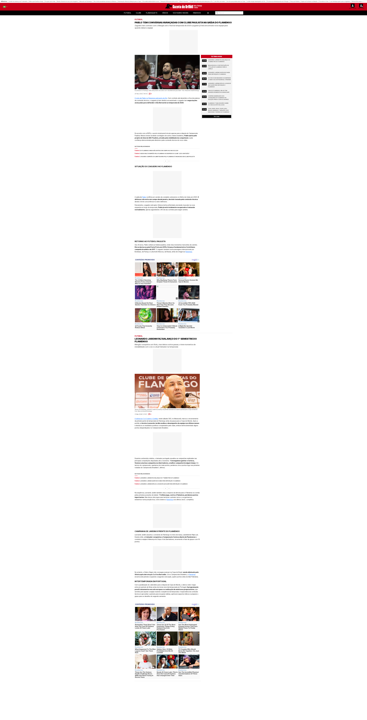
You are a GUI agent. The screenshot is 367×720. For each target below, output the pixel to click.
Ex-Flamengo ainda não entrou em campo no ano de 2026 (159, 150)
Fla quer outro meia (50, 1)
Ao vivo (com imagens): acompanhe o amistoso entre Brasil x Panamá (219, 78)
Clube (138, 13)
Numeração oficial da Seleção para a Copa (129, 1)
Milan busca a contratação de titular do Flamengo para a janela (218, 67)
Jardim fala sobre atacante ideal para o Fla (201, 1)
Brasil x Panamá (184, 1)
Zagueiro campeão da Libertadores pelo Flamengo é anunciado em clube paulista (167, 156)
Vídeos (165, 13)
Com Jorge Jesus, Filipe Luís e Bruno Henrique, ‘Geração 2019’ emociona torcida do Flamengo (218, 110)
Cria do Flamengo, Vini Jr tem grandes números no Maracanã (218, 91)
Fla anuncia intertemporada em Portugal (277, 1)
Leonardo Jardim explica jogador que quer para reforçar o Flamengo (219, 85)
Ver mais (216, 116)
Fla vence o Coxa (323, 1)
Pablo (144, 197)
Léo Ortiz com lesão (219, 1)
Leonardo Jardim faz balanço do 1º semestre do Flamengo (219, 60)
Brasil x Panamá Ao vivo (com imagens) (67, 1)
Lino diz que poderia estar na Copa (236, 1)
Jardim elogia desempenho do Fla (256, 1)
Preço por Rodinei (294, 1)
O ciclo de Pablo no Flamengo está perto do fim (151, 98)
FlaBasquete (151, 13)
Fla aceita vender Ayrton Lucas (151, 1)
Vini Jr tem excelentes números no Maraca (105, 1)
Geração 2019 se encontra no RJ (169, 1)
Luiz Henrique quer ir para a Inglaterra (340, 1)
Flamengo (188, 252)
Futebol (127, 13)
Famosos (197, 13)
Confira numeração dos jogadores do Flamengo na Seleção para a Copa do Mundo (218, 97)
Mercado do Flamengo (86, 1)
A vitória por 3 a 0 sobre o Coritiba (146, 419)
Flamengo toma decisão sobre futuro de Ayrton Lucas (218, 104)
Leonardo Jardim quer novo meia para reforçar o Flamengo (219, 73)
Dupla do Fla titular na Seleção (309, 1)
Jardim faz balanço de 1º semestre (18, 1)
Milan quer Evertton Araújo (36, 1)
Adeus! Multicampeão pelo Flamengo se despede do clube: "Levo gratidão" (165, 153)
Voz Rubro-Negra (180, 13)
